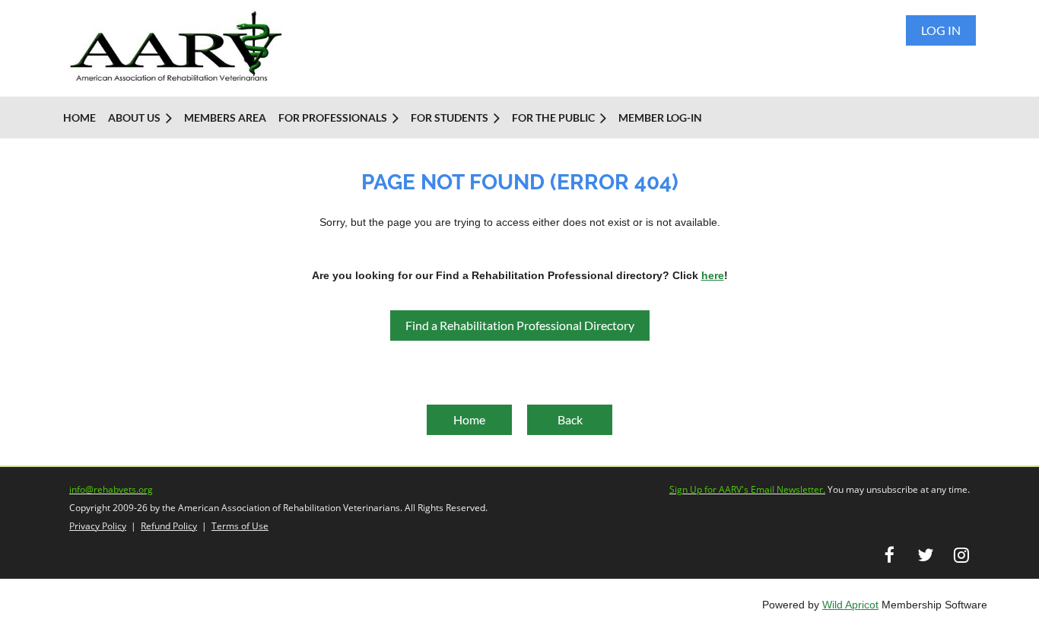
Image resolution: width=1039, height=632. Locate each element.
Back (570, 419)
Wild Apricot (850, 605)
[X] (925, 555)
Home (469, 419)
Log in (941, 30)
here (712, 275)
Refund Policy (169, 525)
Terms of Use (239, 525)
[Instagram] (961, 555)
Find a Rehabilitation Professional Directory (519, 325)
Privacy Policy (97, 525)
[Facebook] (889, 555)
